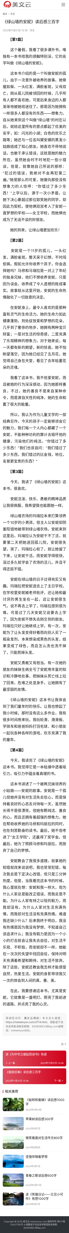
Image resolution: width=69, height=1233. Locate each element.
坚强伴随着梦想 (36, 1157)
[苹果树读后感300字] (13, 1123)
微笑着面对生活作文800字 (44, 1138)
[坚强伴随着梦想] (13, 1161)
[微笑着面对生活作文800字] (13, 1142)
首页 (5, 14)
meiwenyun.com (38, 1221)
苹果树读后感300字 (40, 1119)
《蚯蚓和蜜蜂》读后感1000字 (45, 1102)
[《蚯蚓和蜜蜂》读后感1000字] (13, 1104)
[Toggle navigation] (63, 4)
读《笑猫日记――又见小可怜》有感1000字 (44, 1196)
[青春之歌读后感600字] (13, 1180)
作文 (32, 30)
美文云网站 (31, 1018)
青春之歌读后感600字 (41, 1175)
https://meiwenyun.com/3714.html (26, 1022)
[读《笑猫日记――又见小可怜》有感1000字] (13, 1198)
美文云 (26, 1221)
